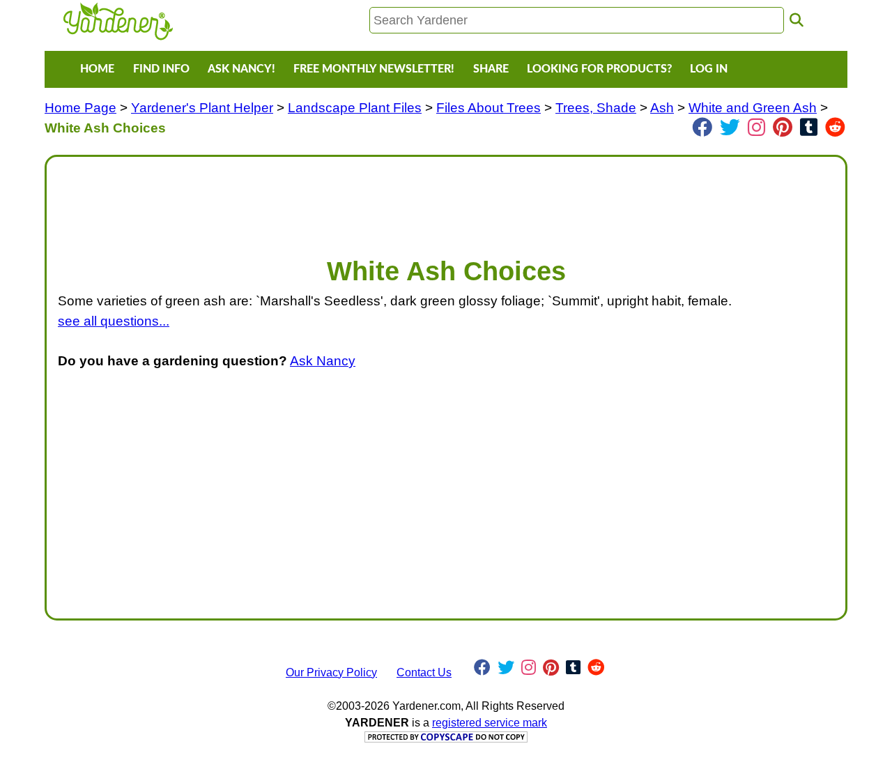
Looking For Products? (599, 69)
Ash (662, 107)
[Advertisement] (446, 199)
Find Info (161, 69)
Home (97, 69)
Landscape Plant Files (355, 107)
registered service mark (489, 723)
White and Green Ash (753, 107)
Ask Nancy (322, 360)
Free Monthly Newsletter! (373, 69)
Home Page (80, 107)
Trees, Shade (595, 107)
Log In (709, 69)
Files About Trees (488, 107)
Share (491, 69)
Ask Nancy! (241, 69)
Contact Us (424, 672)
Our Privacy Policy (331, 672)
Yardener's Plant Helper (202, 107)
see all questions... (113, 321)
